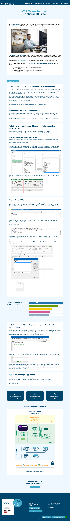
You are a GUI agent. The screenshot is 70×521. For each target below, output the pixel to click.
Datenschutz (36, 519)
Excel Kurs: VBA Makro (22, 60)
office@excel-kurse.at (36, 511)
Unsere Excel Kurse (29, 3)
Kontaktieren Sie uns (58, 517)
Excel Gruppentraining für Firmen (42, 3)
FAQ (61, 3)
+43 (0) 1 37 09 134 (35, 508)
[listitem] (26, 456)
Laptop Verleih (51, 507)
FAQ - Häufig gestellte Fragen (54, 504)
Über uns (66, 3)
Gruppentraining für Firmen (54, 503)
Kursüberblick (46, 517)
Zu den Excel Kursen (35, 473)
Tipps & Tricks (55, 3)
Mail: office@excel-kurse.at (62, 0)
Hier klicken (34, 486)
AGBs (41, 519)
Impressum (30, 519)
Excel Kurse (50, 502)
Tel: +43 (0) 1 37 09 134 (53, 0)
